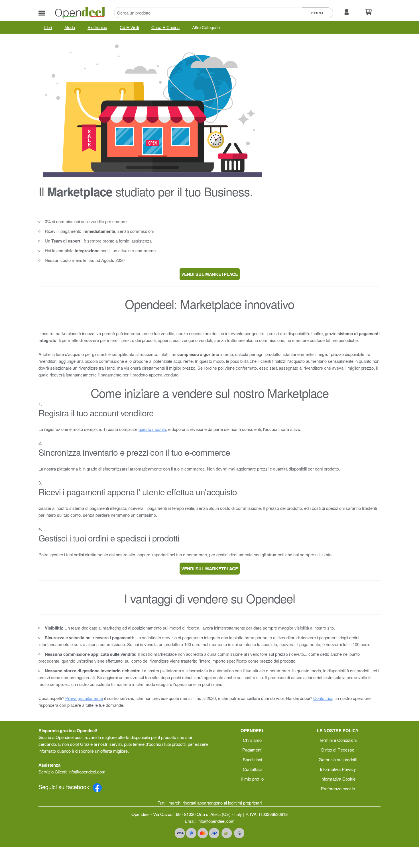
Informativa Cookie (337, 779)
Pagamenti (252, 750)
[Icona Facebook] (97, 787)
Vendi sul (209, 274)
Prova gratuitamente (84, 698)
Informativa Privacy (338, 769)
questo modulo (152, 429)
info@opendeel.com (86, 772)
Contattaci (322, 698)
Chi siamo (252, 740)
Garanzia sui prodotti (338, 759)
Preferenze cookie (338, 788)
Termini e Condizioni (338, 740)
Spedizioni (252, 759)
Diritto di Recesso (337, 750)
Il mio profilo (252, 779)
